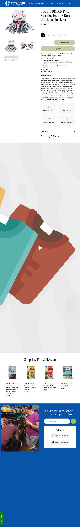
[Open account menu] (70, 3)
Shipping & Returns (51, 136)
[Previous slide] (5, 372)
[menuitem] (52, 3)
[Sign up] (73, 421)
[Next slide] (19, 372)
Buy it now (58, 49)
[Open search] (65, 3)
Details (44, 131)
